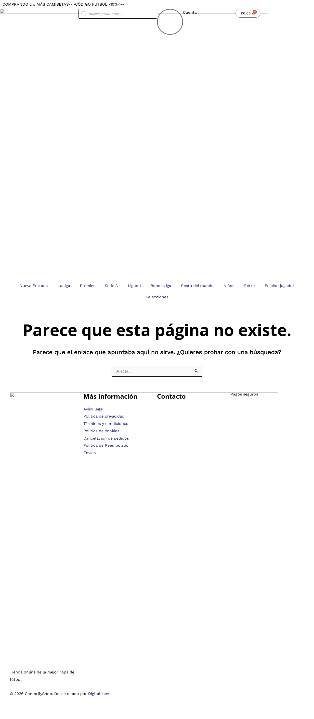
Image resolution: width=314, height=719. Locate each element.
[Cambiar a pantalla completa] (16, 709)
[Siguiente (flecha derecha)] (16, 716)
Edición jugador (279, 285)
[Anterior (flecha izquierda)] (5, 716)
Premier (87, 285)
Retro (249, 285)
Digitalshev (98, 693)
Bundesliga (161, 285)
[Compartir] (27, 709)
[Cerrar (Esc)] (38, 709)
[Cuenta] (170, 22)
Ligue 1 (134, 285)
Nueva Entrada (34, 285)
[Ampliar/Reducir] (5, 709)
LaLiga (64, 285)
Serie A (111, 285)
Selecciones (157, 297)
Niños (228, 285)
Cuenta (190, 12)
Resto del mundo (197, 285)
